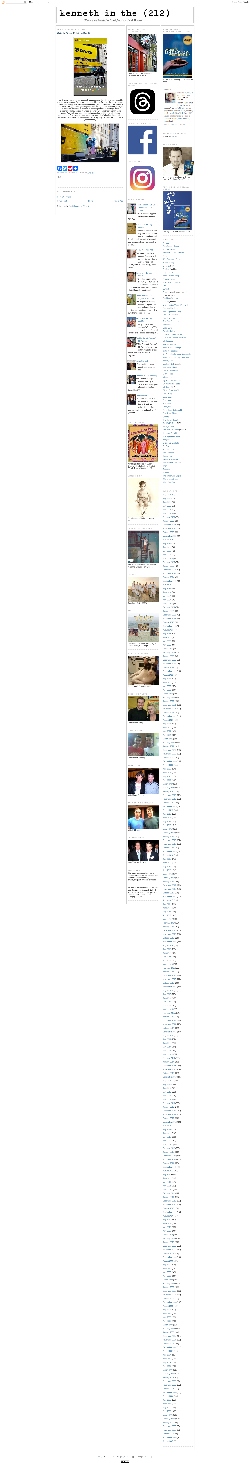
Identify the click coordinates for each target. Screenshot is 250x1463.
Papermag (167, 400)
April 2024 (167, 600)
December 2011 (169, 1156)
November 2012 (169, 1114)
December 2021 (169, 705)
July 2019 (167, 814)
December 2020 (169, 750)
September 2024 (170, 581)
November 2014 (169, 1024)
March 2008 (168, 1325)
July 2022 (167, 679)
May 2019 (167, 821)
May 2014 (167, 1047)
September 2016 (170, 942)
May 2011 (167, 1182)
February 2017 (169, 923)
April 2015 (167, 1005)
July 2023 (167, 634)
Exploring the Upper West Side (176, 305)
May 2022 (167, 686)
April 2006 (167, 1411)
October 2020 (168, 757)
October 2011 (168, 1163)
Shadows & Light (170, 433)
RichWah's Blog (169, 423)
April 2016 (167, 960)
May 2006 (167, 1407)
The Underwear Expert (172, 476)
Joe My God (168, 361)
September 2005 (170, 1437)
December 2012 (169, 1111)
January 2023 (168, 656)
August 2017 (168, 900)
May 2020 (167, 776)
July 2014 (167, 1039)
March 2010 (168, 1235)
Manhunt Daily (169, 364)
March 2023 (168, 649)
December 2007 (169, 1336)
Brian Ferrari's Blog (171, 276)
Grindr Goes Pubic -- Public (74, 33)
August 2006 (168, 1396)
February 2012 (169, 1148)
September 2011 (169, 1167)
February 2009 (169, 1283)
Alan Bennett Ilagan (171, 246)
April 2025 (167, 555)
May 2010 (167, 1227)
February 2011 (169, 1193)
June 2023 (167, 637)
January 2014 (168, 1062)
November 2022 (169, 664)
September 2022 (170, 671)
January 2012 (168, 1152)
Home (90, 201)
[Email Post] (59, 176)
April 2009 (167, 1276)
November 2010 (169, 1205)
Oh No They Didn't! (171, 390)
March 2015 (168, 1009)
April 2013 (167, 1096)
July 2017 (167, 904)
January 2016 (168, 972)
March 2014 (168, 1054)
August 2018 (168, 855)
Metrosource (168, 374)
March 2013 (168, 1099)
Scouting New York (171, 430)
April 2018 (167, 870)
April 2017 (167, 915)
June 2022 (167, 682)
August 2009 (168, 1261)
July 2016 (167, 949)
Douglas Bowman (126, 1457)
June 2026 (167, 502)
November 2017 (169, 889)
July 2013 (167, 1084)
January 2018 (168, 881)
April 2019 (167, 825)
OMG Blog (167, 394)
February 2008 (169, 1328)
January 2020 (168, 791)
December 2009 (169, 1246)
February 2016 (169, 968)
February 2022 (169, 697)
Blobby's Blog (168, 263)
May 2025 (167, 551)
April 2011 (167, 1186)
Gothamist (167, 324)
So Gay (166, 446)
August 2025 (168, 540)
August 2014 (168, 1035)
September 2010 (170, 1212)
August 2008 (168, 1306)
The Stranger (168, 453)
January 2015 (168, 1017)
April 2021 (167, 735)
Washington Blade (170, 479)
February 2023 (169, 652)
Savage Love (168, 426)
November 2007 (169, 1340)
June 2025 (167, 547)
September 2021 (170, 716)
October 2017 (168, 893)
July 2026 (167, 498)
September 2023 (170, 626)
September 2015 (170, 987)
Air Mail (166, 243)
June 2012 (167, 1133)
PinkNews (167, 403)
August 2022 (168, 675)
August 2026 (168, 495)
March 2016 (168, 964)
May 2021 (167, 731)
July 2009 (167, 1265)
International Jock (170, 344)
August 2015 (168, 990)
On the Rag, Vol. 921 (144, 250)
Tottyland (166, 469)
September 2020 (170, 761)
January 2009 (168, 1287)
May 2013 (167, 1092)
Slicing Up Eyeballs (171, 443)
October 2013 (168, 1073)
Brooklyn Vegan (169, 279)
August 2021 (168, 720)
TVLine (166, 472)
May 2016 (167, 957)
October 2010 (168, 1208)
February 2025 (169, 562)
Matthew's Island (170, 367)
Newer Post (62, 201)
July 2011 (167, 1174)
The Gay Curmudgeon (172, 321)
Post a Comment (64, 197)
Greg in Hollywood (170, 331)
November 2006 (169, 1385)
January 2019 (168, 836)
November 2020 (169, 754)
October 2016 (168, 938)
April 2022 (167, 690)
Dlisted (166, 302)
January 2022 (168, 701)
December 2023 (169, 615)
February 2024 (169, 607)
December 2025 (169, 525)
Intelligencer (168, 341)
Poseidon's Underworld (172, 410)
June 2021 (167, 727)
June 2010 (167, 1223)
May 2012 (167, 1137)
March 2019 (168, 829)
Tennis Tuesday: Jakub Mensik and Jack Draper (145, 208)
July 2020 (167, 769)
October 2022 (168, 667)
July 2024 (167, 588)
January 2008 (168, 1332)
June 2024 (167, 592)
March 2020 (168, 784)
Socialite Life (168, 449)
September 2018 (170, 851)
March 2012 (168, 1144)
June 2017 (167, 908)
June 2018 (167, 863)
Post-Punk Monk (170, 413)
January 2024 (168, 611)
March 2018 (168, 874)
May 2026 (167, 506)
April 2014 (167, 1050)
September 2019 (170, 806)
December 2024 (169, 570)
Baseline (166, 256)
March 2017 (168, 919)
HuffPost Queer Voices (172, 334)
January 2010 (168, 1242)
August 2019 (168, 810)
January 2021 (168, 746)
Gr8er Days (167, 328)
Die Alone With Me (170, 298)
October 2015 (168, 983)
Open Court (167, 397)
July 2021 (167, 724)
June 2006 (167, 1404)
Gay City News (169, 318)
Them (165, 466)
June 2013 (167, 1088)
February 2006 (169, 1419)
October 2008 (168, 1298)
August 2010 (168, 1216)
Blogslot (166, 266)
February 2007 (169, 1374)
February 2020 (169, 788)
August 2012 (168, 1126)
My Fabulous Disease (172, 380)
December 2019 (169, 795)
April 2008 (167, 1321)
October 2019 (168, 803)
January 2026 (168, 521)
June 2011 (167, 1178)
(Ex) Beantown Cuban (172, 259)
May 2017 (167, 912)
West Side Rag (169, 482)
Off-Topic (166, 387)
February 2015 (169, 1013)
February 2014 (169, 1058)
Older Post (118, 201)
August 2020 (168, 765)
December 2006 (169, 1381)
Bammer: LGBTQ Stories (173, 253)
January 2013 (168, 1107)
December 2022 (169, 660)
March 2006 (168, 1415)
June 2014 (167, 1043)
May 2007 (167, 1362)
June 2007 (167, 1359)
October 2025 (168, 532)
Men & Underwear (170, 371)
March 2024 (168, 603)
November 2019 (169, 799)
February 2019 (169, 833)
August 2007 (168, 1351)
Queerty (166, 417)
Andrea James (169, 249)
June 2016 (167, 953)
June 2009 (167, 1268)
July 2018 (167, 859)
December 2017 (169, 885)
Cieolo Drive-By (142, 395)
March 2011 (167, 1189)
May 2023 (167, 641)
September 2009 (170, 1257)
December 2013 (169, 1066)
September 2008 (170, 1302)
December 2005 (169, 1426)
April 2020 (167, 780)
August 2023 (168, 630)
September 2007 (170, 1347)
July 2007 (167, 1355)
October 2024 (168, 577)
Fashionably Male (170, 308)
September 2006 (170, 1392)
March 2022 (168, 694)
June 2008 (167, 1313)
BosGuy (166, 269)
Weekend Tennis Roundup (146, 375)
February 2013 (169, 1103)
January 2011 (168, 1197)
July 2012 (167, 1129)
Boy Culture (168, 272)
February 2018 (169, 878)
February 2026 (169, 517)
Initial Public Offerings (172, 347)
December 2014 (169, 1020)
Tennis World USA (170, 459)
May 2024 (167, 596)
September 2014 (170, 1032)
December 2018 (169, 840)
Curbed (166, 289)
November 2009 (169, 1250)
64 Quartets (168, 439)
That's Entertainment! (172, 463)
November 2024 (169, 573)
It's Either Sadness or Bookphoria (177, 354)
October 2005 (168, 1434)
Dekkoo (166, 292)
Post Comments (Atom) (79, 206)
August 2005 (168, 1441)
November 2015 (169, 979)
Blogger (101, 1457)
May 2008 (167, 1317)
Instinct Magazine (170, 351)
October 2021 (168, 712)
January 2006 (168, 1422)
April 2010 (167, 1231)
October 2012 (168, 1118)
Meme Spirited (142, 361)
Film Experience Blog (172, 311)
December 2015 (169, 975)
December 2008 (169, 1291)
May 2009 (167, 1272)
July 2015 (167, 994)
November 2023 (169, 619)
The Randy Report (170, 420)
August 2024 (168, 585)
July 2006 (167, 1400)
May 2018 (167, 866)
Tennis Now (167, 456)
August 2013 (168, 1081)
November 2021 (169, 709)
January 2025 (168, 566)
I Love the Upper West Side (174, 338)
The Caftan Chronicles (172, 282)
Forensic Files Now (171, 315)
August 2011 (168, 1171)
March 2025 (168, 558)
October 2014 (168, 1028)
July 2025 (167, 543)
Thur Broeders (146, 1457)
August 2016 (168, 945)
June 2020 (167, 773)
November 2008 (169, 1295)
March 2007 (168, 1370)
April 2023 (167, 645)
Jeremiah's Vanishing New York (176, 357)
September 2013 (170, 1077)
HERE (174, 137)
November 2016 (169, 934)
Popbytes (167, 407)
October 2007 (168, 1344)
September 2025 (170, 536)
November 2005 (169, 1430)
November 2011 (169, 1159)
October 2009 (168, 1253)
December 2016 (169, 930)
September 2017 (170, 896)
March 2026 (168, 513)
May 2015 (167, 1002)
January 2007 (168, 1377)
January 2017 (168, 927)
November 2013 (169, 1069)
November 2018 (169, 844)
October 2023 (168, 622)
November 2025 (169, 528)
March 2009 (168, 1280)
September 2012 (170, 1122)
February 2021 (169, 742)
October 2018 (168, 848)
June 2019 (167, 818)
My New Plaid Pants (171, 384)
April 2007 (167, 1366)
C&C (165, 285)
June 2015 (167, 998)
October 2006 (168, 1389)
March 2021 (168, 739)
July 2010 (167, 1220)
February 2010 (169, 1238)
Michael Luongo (169, 377)
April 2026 (167, 510)
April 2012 (167, 1141)
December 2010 (169, 1201)
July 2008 (167, 1310)
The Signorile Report (171, 436)
